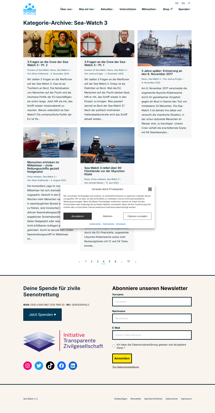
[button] (150, 189)
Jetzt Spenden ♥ (42, 314)
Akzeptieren (77, 216)
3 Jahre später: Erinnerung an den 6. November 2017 (161, 72)
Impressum (121, 224)
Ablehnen (107, 216)
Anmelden (122, 358)
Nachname (118, 311)
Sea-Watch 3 (63, 70)
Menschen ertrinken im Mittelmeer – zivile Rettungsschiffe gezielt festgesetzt (43, 167)
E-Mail (116, 327)
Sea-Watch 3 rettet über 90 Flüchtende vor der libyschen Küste (104, 171)
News (53, 70)
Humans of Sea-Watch (38, 70)
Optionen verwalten (137, 216)
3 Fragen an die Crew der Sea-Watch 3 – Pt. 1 (105, 63)
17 (128, 261)
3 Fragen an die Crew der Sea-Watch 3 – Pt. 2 (48, 63)
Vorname (118, 294)
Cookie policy (95, 224)
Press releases (34, 176)
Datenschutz (108, 224)
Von (37, 73)
